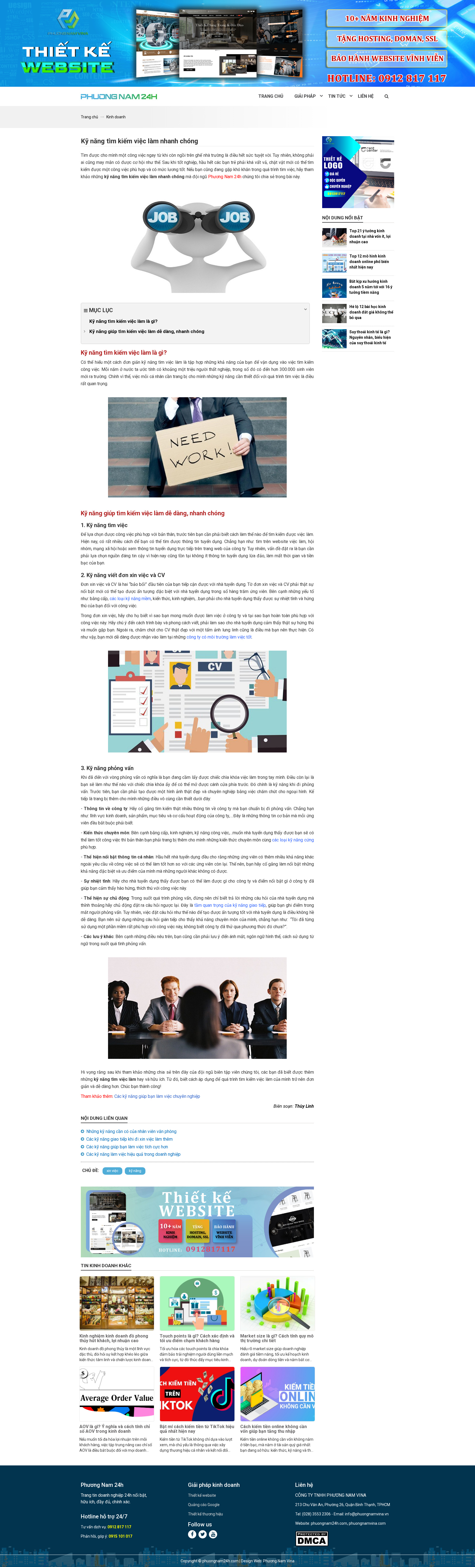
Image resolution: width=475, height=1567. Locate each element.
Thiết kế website (202, 1495)
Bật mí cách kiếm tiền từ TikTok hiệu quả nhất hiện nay (197, 1429)
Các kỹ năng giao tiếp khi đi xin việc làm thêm (129, 1139)
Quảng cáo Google (204, 1504)
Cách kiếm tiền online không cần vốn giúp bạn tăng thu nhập (273, 1429)
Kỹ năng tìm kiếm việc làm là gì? (123, 321)
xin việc (112, 1171)
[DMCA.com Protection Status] (311, 1538)
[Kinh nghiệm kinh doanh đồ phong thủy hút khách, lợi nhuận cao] (116, 1303)
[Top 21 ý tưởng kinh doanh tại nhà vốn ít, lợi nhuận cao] (334, 237)
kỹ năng (135, 1171)
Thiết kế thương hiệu (205, 1514)
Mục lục (100, 310)
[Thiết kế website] (237, 43)
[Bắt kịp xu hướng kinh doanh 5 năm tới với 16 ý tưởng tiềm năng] (334, 288)
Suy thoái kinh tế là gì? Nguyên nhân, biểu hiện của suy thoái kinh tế (370, 337)
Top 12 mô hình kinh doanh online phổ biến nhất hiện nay (369, 261)
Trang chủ (270, 96)
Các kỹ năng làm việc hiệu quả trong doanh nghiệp (133, 1154)
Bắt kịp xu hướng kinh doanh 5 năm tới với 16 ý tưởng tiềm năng (370, 287)
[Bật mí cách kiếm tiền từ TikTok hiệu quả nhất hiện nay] (197, 1394)
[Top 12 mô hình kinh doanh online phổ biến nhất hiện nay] (334, 263)
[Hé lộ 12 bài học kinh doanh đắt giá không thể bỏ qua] (334, 313)
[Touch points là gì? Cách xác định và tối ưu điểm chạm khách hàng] (197, 1303)
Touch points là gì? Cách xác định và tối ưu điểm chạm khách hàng (197, 1338)
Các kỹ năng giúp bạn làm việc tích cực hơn (127, 1146)
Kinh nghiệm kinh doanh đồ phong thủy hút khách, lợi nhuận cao (113, 1338)
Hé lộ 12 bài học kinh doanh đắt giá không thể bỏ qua (371, 312)
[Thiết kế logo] (358, 172)
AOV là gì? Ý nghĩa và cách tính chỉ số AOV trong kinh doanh (114, 1429)
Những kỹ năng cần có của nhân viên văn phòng (131, 1131)
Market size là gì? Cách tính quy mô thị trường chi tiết (277, 1338)
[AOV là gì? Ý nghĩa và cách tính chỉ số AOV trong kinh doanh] (116, 1394)
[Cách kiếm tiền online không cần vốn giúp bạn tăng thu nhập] (277, 1394)
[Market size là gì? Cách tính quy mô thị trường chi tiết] (277, 1303)
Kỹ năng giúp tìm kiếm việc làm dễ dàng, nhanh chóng (146, 331)
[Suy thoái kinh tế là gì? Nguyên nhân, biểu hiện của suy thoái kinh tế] (334, 338)
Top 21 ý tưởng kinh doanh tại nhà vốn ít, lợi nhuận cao (370, 236)
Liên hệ (366, 96)
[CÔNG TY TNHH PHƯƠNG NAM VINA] (119, 96)
